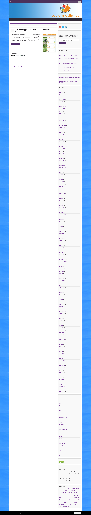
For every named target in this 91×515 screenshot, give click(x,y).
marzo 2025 (61, 118)
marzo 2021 (61, 205)
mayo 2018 (61, 271)
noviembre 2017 (62, 285)
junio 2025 (61, 113)
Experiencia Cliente (63, 417)
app (22, 31)
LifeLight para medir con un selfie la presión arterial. (69, 58)
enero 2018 (61, 280)
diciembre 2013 (62, 386)
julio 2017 (61, 292)
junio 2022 (61, 174)
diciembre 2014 (62, 360)
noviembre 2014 (62, 363)
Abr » (71, 482)
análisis (60, 488)
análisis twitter (64, 488)
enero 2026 (61, 101)
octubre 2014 (62, 365)
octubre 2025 (62, 108)
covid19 (65, 494)
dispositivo (69, 494)
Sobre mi (17, 19)
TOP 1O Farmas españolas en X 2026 (66, 67)
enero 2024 (61, 144)
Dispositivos (61, 405)
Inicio (11, 19)
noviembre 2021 (62, 191)
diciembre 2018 (62, 259)
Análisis (60, 398)
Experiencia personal (63, 419)
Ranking (61, 441)
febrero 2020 (62, 231)
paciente (64, 500)
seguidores (67, 504)
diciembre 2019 (62, 235)
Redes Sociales (62, 443)
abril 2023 (61, 155)
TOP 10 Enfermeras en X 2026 (65, 53)
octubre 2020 (62, 217)
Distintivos (61, 408)
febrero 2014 (62, 381)
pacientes (68, 500)
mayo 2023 (61, 153)
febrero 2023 (62, 160)
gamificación (76, 497)
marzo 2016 (61, 327)
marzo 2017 (61, 301)
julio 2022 (61, 172)
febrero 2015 (62, 355)
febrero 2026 (62, 99)
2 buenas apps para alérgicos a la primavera (33, 30)
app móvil (19, 66)
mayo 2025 (61, 115)
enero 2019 (61, 257)
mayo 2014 (61, 374)
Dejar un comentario (52, 66)
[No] (89, 513)
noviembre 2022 (62, 167)
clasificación (73, 492)
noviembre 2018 (62, 261)
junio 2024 (61, 132)
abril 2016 (61, 325)
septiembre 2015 (62, 341)
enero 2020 (61, 233)
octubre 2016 (62, 313)
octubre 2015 (62, 339)
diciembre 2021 (62, 188)
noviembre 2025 (62, 106)
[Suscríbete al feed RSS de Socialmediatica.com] (10, 1)
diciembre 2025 (62, 104)
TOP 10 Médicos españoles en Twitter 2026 (68, 55)
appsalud (74, 490)
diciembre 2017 (62, 282)
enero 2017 (61, 306)
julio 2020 (61, 219)
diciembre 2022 (62, 165)
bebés (69, 492)
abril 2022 (61, 179)
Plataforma (61, 438)
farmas (72, 497)
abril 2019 (61, 250)
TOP (70, 504)
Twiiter (78, 504)
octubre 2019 (62, 240)
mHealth (61, 431)
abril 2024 (61, 137)
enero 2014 (61, 384)
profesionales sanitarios (75, 500)
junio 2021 (61, 198)
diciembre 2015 (62, 334)
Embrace (77, 494)
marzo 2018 (61, 275)
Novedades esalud (63, 434)
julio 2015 (61, 344)
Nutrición (61, 436)
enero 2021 (61, 209)
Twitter (60, 450)
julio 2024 (61, 129)
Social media (61, 448)
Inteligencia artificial (63, 429)
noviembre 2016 (62, 311)
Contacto (23, 19)
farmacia (61, 497)
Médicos (74, 499)
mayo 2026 (61, 94)
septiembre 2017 (62, 290)
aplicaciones (61, 401)
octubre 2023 (62, 148)
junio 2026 (61, 92)
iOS (64, 499)
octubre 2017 (62, 287)
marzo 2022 (61, 181)
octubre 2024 (62, 127)
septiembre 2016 (62, 315)
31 (72, 480)
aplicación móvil (61, 490)
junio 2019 (61, 245)
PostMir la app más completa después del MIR (68, 70)
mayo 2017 (61, 297)
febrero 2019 (62, 254)
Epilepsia (71, 495)
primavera (26, 66)
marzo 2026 (61, 96)
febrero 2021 (62, 207)
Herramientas (62, 426)
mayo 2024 (61, 134)
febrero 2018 (62, 278)
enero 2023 (61, 162)
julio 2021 (61, 195)
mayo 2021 (61, 200)
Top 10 (73, 504)
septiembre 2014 (62, 367)
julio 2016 (61, 318)
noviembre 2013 (62, 388)
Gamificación (61, 424)
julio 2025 (61, 111)
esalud (60, 412)
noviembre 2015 (62, 337)
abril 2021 (61, 202)
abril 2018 (61, 273)
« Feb (68, 482)
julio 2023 (61, 151)
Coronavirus (61, 494)
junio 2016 (61, 320)
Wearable (61, 452)
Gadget (60, 422)
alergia (14, 66)
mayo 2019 (61, 247)
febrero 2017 (62, 304)
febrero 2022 (62, 184)
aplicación (75, 488)
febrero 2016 (62, 330)
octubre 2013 (62, 391)
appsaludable (63, 492)
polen (22, 66)
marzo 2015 (61, 353)
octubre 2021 (62, 193)
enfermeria (67, 495)
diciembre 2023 (62, 146)
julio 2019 (61, 242)
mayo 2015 (61, 348)
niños (78, 499)
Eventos (61, 415)
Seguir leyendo (16, 44)
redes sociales (70, 502)
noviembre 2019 (62, 238)
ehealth (74, 494)
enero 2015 (61, 358)
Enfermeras (61, 410)
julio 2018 (61, 266)
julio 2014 (61, 370)
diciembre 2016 (62, 308)
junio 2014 (61, 372)
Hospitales (61, 499)
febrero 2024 (62, 141)
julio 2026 (61, 89)
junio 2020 (61, 221)
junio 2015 (61, 346)
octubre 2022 (62, 169)
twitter (62, 506)
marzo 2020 (61, 228)
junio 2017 (61, 294)
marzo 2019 (61, 252)
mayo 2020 (61, 224)
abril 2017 (61, 299)
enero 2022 (61, 186)
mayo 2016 (61, 323)
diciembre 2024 (62, 122)
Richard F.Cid (19, 31)
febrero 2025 (62, 120)
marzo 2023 (61, 158)
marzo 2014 (61, 379)
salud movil (62, 504)
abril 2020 (61, 226)
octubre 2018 (62, 264)
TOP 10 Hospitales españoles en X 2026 (67, 60)
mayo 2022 (61, 177)
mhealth (69, 499)
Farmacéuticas (66, 497)
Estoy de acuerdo (77, 513)
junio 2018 (61, 268)
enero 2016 (61, 332)
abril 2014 (61, 377)
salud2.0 (61, 445)
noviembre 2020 (62, 214)
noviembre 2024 (62, 125)
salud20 (76, 502)
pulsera (60, 502)
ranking (64, 502)
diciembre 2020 (62, 212)
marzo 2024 (61, 139)
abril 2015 (61, 351)
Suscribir (63, 43)
